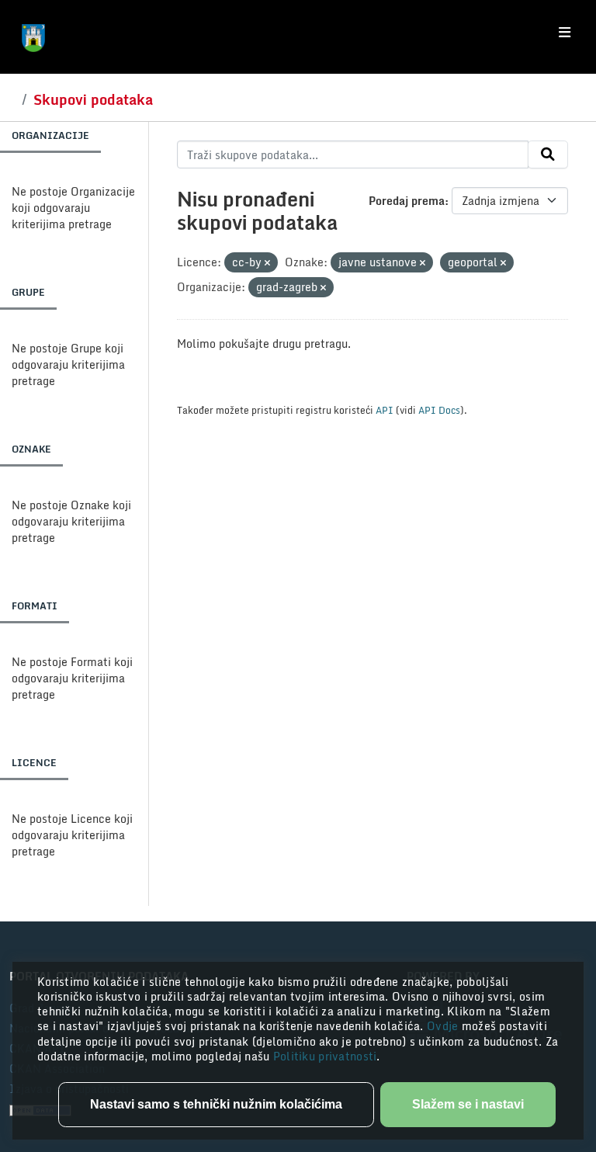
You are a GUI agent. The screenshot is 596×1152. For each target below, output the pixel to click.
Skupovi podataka (93, 99)
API (384, 410)
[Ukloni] (267, 263)
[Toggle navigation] (564, 32)
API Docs (439, 410)
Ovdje (444, 1026)
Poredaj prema (407, 201)
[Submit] (548, 154)
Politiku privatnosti (325, 1056)
